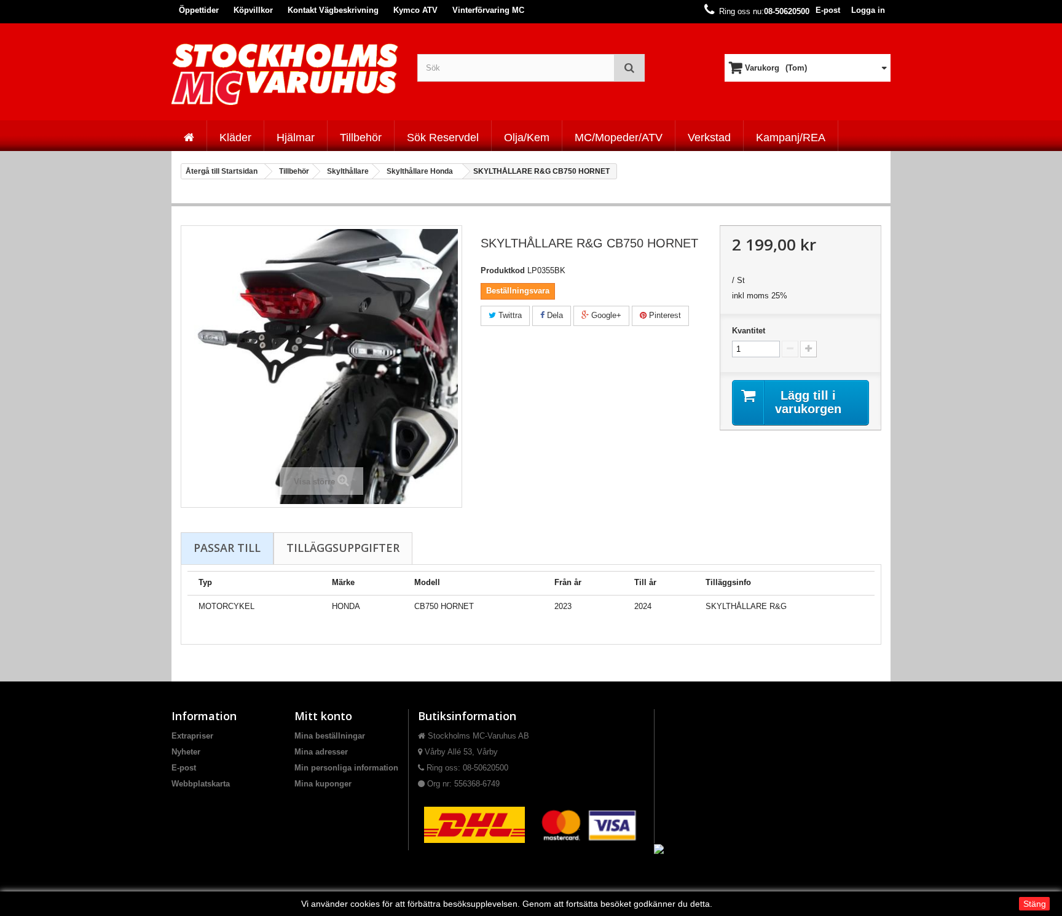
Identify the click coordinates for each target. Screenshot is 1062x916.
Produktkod (503, 270)
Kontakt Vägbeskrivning (333, 10)
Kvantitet (748, 330)
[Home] (188, 135)
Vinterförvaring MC (488, 10)
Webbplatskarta (200, 783)
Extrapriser (192, 735)
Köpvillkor (253, 10)
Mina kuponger (323, 783)
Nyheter (185, 751)
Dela (554, 315)
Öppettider (199, 10)
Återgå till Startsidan (222, 171)
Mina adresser (321, 751)
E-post (828, 10)
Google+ (605, 315)
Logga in (868, 10)
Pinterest (664, 315)
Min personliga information (346, 767)
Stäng (1034, 904)
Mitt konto (323, 715)
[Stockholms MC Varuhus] (285, 74)
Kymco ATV (415, 10)
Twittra (509, 315)
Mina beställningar (329, 735)
